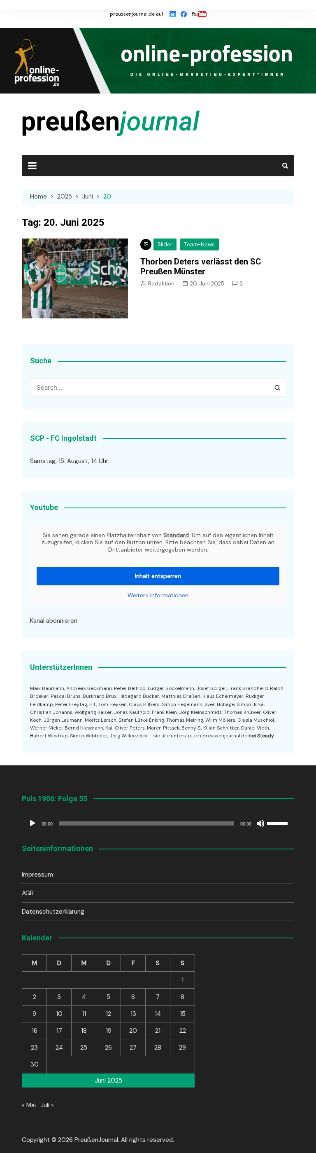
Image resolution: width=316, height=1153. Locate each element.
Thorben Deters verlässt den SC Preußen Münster (200, 266)
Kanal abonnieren (53, 621)
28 (157, 1047)
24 (59, 1047)
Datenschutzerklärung (53, 911)
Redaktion (161, 283)
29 (182, 1047)
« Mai (29, 1105)
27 (133, 1047)
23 (34, 1047)
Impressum (37, 874)
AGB (28, 893)
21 (157, 1031)
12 (108, 1014)
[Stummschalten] (260, 823)
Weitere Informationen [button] (158, 595)
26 (108, 1047)
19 (109, 1031)
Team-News (199, 244)
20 (133, 1031)
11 (84, 1014)
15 (183, 1014)
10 (59, 1014)
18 (84, 1031)
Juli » (47, 1105)
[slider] (278, 822)
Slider (165, 244)
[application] (158, 823)
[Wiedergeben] (32, 823)
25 (83, 1047)
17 (59, 1031)
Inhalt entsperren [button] (158, 576)
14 (158, 1014)
